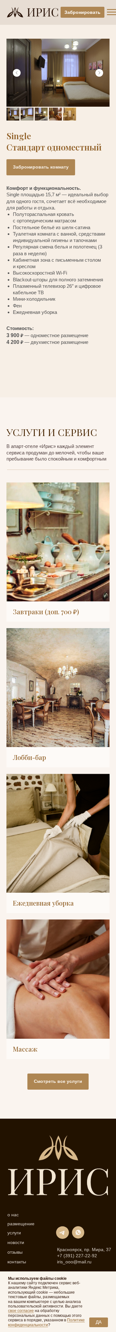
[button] (40, 167)
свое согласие (21, 1310)
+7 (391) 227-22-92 (77, 1255)
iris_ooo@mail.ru (74, 1261)
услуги (14, 1233)
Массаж (25, 1049)
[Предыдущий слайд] (17, 73)
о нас (13, 1215)
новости (15, 1242)
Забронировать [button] (82, 12)
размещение (20, 1224)
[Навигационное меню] (111, 12)
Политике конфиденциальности (46, 1322)
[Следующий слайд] (99, 73)
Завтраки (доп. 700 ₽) (46, 611)
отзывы (15, 1252)
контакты (16, 1262)
